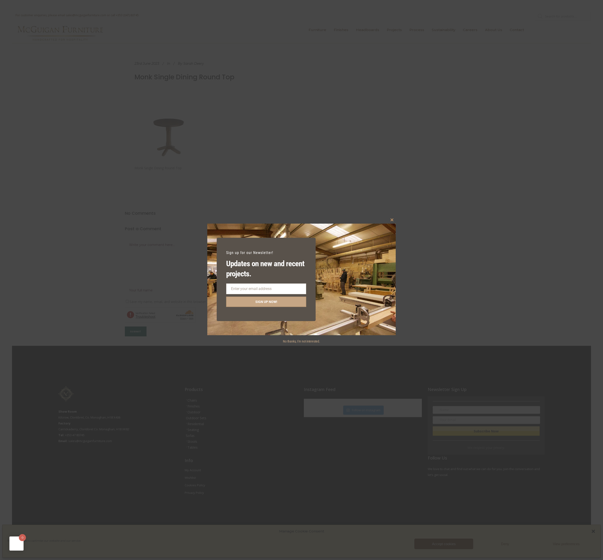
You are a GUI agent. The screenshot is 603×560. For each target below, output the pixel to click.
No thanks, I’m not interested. (301, 341)
